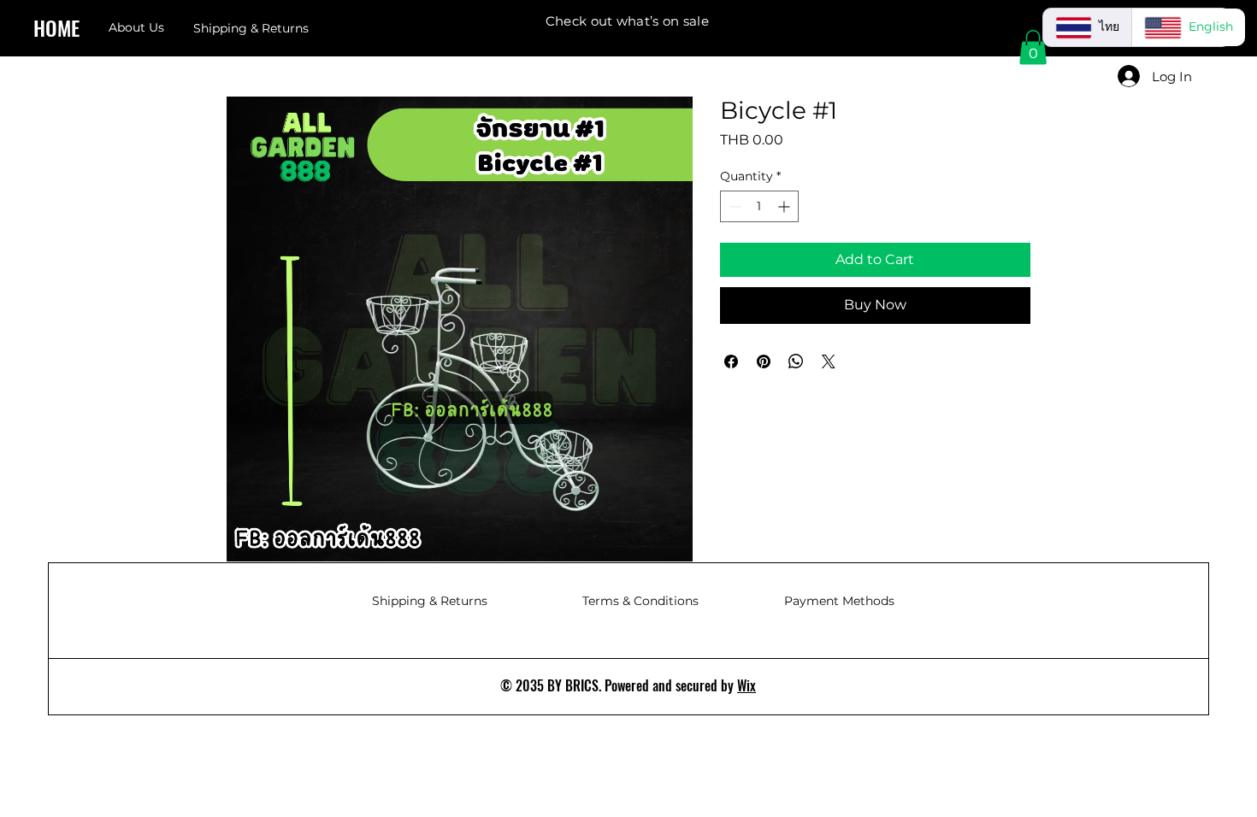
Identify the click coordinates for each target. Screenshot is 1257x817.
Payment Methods (839, 600)
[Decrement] (733, 206)
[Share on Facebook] (731, 361)
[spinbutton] (759, 206)
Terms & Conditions (640, 600)
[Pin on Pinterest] (763, 361)
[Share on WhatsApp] (796, 361)
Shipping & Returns (429, 600)
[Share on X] (828, 361)
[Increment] (785, 206)
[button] (1033, 47)
